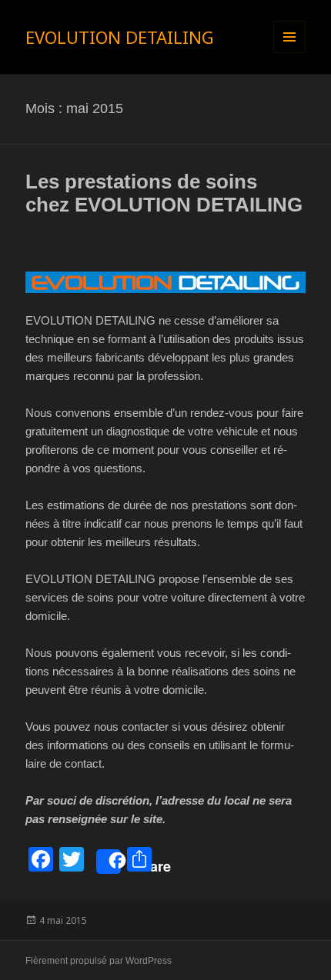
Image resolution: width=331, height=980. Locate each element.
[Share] (108, 861)
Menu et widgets (290, 52)
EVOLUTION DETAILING (119, 36)
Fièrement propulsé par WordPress (98, 960)
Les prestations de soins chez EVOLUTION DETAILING (164, 193)
